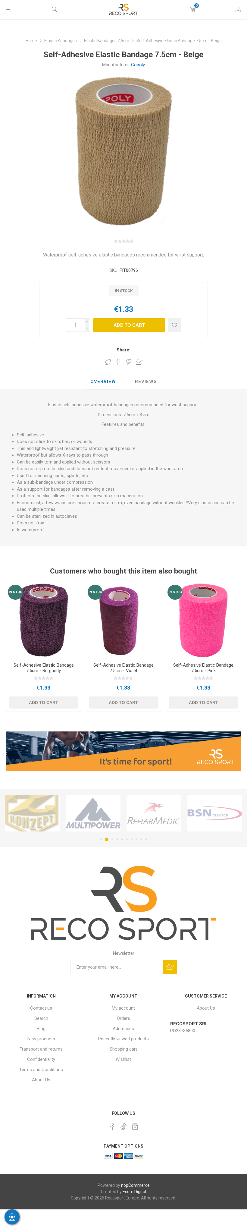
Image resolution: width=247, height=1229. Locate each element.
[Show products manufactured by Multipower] (32, 813)
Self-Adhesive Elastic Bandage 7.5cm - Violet (123, 667)
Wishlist (123, 1059)
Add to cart (129, 325)
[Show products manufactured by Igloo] (214, 813)
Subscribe (170, 967)
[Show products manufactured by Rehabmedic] (93, 813)
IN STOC (15, 592)
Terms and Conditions (41, 1069)
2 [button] (106, 839)
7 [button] (132, 839)
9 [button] (141, 839)
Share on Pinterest (129, 362)
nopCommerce (135, 1185)
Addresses (123, 1028)
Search (41, 1018)
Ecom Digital (134, 1191)
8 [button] (136, 839)
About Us (41, 1080)
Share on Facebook (118, 362)
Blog (41, 1028)
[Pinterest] (112, 1127)
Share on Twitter (108, 362)
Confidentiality (41, 1059)
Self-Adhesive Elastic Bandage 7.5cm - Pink (203, 667)
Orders (123, 1018)
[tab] (103, 381)
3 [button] (111, 839)
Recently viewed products (123, 1039)
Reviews (146, 381)
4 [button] (117, 839)
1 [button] (101, 839)
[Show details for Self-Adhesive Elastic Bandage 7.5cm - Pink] (203, 620)
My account (123, 1008)
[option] (32, 813)
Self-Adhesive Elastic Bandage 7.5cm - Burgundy (44, 667)
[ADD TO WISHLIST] (174, 325)
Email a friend (139, 362)
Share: (123, 350)
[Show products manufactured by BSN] (154, 813)
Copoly (138, 65)
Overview (103, 381)
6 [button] (127, 839)
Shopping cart (123, 1049)
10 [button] (146, 839)
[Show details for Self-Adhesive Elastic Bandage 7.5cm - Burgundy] (43, 620)
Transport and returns (41, 1049)
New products (41, 1039)
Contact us (41, 1008)
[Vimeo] (123, 1125)
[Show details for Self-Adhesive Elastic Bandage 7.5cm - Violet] (123, 620)
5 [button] (122, 839)
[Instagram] (135, 1127)
